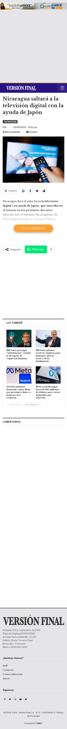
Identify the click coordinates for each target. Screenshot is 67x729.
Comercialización (13, 674)
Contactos (8, 670)
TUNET (39, 723)
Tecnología (10, 122)
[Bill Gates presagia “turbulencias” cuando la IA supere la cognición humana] (18, 338)
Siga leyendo (33, 228)
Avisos (6, 678)
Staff (5, 665)
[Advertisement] (33, 44)
